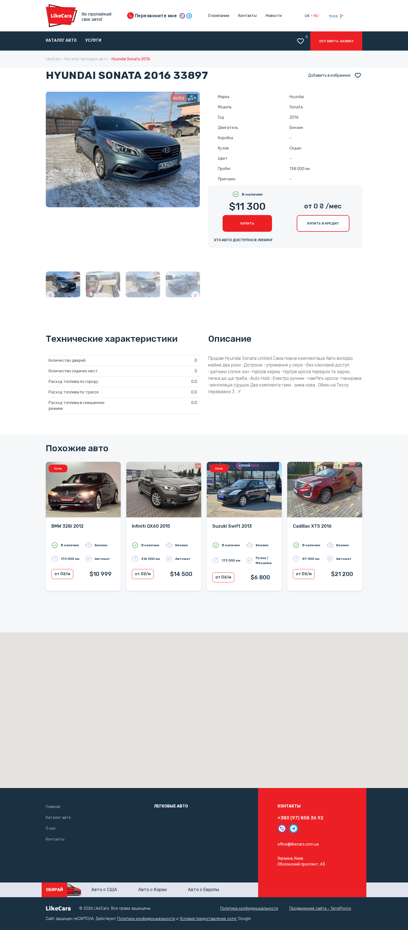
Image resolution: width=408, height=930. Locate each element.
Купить (247, 223)
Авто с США (104, 889)
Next (190, 176)
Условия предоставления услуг (208, 918)
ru (316, 15)
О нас (51, 828)
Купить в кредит (323, 223)
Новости (274, 15)
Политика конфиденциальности (249, 908)
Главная (53, 806)
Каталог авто (61, 40)
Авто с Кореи (152, 889)
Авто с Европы (203, 889)
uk (307, 15)
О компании (218, 15)
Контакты (247, 15)
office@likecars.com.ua (298, 844)
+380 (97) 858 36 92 (300, 818)
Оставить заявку (336, 41)
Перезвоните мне (155, 15)
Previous (55, 176)
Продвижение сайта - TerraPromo (320, 908)
